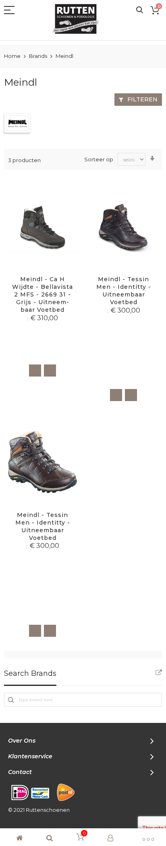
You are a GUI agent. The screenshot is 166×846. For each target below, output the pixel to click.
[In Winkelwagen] (35, 370)
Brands (38, 56)
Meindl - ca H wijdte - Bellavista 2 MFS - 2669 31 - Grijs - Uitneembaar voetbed (42, 294)
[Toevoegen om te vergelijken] (50, 370)
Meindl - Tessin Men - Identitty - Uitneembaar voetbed (123, 291)
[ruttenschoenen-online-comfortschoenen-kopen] (79, 19)
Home (13, 56)
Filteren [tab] (142, 99)
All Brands (159, 672)
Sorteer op (98, 159)
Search (140, 10)
